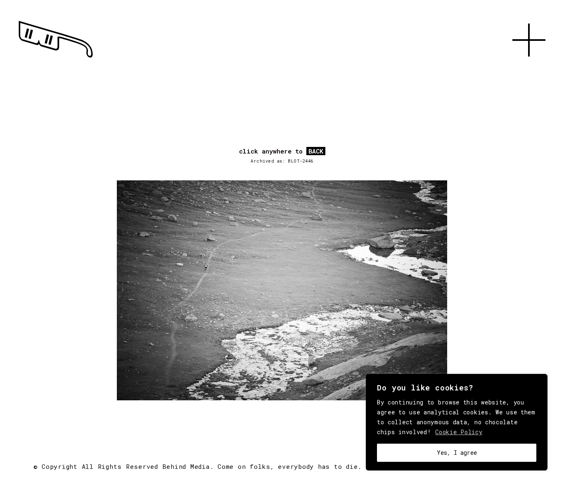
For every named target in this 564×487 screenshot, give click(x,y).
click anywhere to (281, 151)
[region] (456, 422)
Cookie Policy (458, 432)
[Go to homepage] (56, 58)
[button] (528, 66)
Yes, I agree (457, 452)
